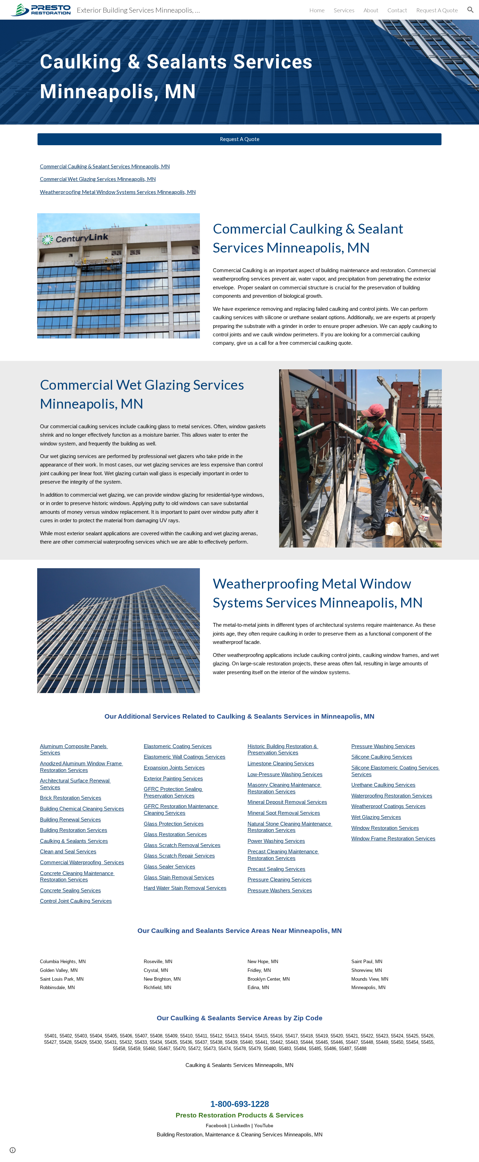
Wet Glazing (366, 817)
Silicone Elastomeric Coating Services (395, 768)
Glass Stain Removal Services (179, 877)
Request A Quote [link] (437, 10)
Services (304, 763)
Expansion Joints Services (174, 768)
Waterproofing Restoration (381, 796)
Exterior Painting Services (173, 778)
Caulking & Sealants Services (74, 841)
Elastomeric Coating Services (178, 746)
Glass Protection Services (174, 824)
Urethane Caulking (373, 785)
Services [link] (344, 10)
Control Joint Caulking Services (76, 901)
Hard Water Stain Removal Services (185, 888)
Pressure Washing (373, 746)
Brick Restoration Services (70, 798)
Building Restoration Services (73, 830)
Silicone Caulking (371, 757)
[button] (470, 9)
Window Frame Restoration (383, 838)
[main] (187, 72)
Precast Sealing (266, 869)
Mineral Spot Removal (274, 813)
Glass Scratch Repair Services (179, 856)
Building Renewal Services (70, 819)
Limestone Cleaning (270, 763)
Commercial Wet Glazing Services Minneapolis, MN (98, 179)
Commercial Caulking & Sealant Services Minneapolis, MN (105, 166)
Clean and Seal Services (68, 851)
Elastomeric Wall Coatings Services (184, 757)
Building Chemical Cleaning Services (82, 809)
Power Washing (266, 841)
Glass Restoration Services (175, 834)
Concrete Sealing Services (70, 890)
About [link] (371, 10)
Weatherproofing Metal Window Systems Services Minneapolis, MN (118, 192)
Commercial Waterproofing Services (82, 862)
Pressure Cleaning (269, 879)
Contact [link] (397, 10)
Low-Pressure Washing (275, 774)
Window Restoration (375, 828)
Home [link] (317, 10)
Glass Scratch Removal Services (182, 845)
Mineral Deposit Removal (277, 802)
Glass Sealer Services (169, 866)
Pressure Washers (270, 890)
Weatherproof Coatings (378, 806)
